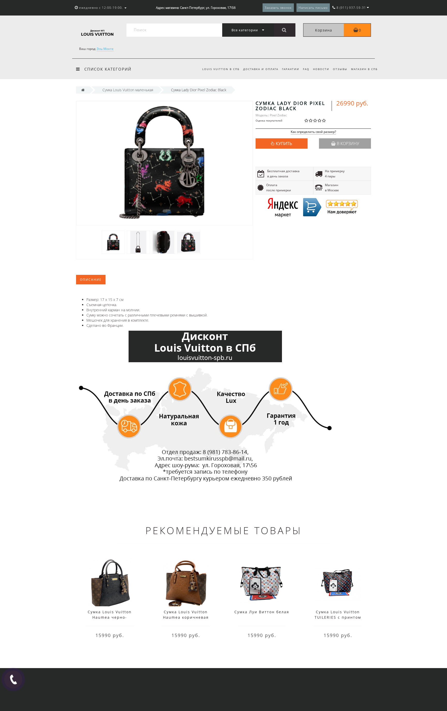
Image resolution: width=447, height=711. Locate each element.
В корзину (348, 143)
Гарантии (290, 69)
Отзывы (340, 69)
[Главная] (83, 89)
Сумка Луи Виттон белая (261, 611)
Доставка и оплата (260, 69)
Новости (321, 69)
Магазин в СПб (364, 69)
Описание (91, 279)
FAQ (306, 69)
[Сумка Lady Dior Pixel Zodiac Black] (113, 242)
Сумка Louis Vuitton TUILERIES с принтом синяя (338, 617)
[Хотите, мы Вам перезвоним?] (13, 679)
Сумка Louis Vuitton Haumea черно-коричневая (110, 617)
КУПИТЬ (284, 143)
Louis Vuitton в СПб (221, 69)
